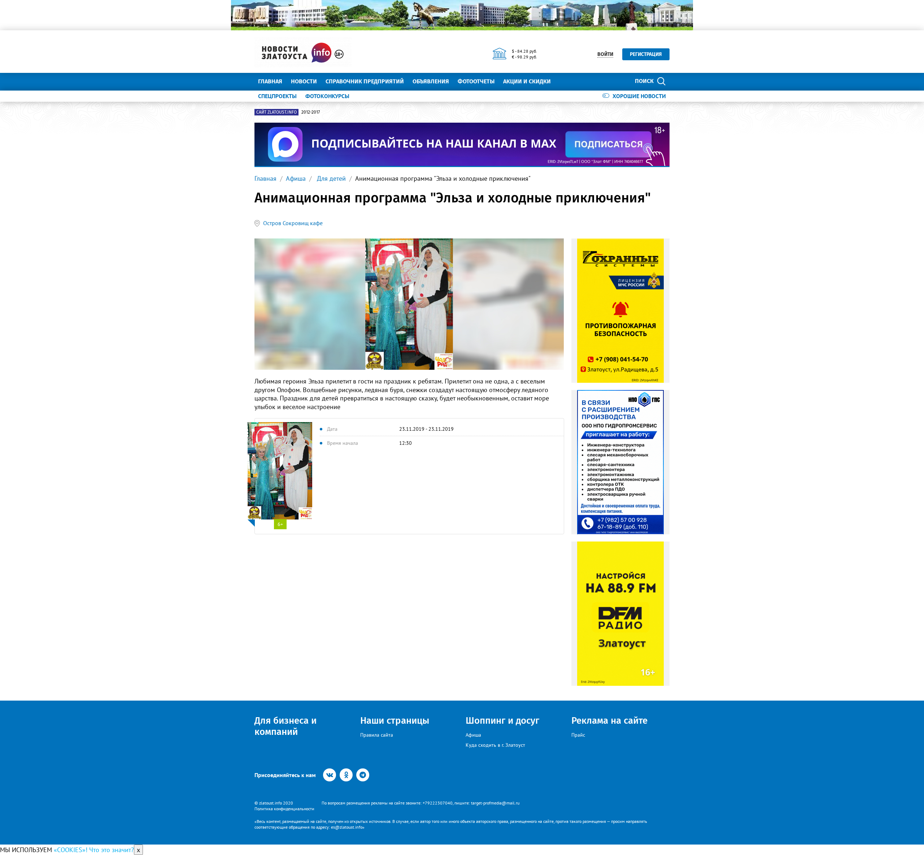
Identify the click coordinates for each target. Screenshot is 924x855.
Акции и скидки (527, 81)
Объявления (431, 81)
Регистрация (646, 54)
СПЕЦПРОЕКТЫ (277, 96)
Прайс (578, 735)
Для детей (330, 178)
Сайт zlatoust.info (276, 112)
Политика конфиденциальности (284, 808)
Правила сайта (376, 735)
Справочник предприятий (365, 81)
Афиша (296, 178)
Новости (304, 81)
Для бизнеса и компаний (285, 726)
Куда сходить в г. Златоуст (495, 745)
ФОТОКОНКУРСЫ (327, 96)
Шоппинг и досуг (502, 720)
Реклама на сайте (609, 720)
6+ (280, 524)
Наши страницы (394, 720)
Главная (270, 81)
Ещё (565, 81)
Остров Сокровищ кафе (293, 223)
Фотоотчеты (476, 81)
